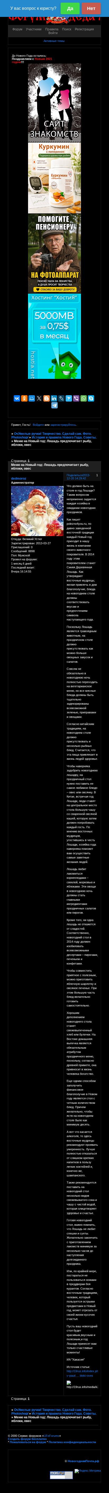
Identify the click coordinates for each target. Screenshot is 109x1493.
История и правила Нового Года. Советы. (64, 437)
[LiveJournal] (61, 398)
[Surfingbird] (69, 398)
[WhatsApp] (83, 398)
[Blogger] (46, 398)
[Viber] (76, 398)
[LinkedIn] (54, 398)
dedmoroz (18, 478)
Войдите (38, 424)
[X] (39, 398)
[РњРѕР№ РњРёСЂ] (32, 398)
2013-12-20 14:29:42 (78, 477)
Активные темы (54, 40)
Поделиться (75, 475)
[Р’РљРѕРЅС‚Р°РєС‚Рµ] (17, 398)
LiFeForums (51, 1435)
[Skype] (91, 398)
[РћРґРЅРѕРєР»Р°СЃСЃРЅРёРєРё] (24, 398)
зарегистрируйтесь (63, 424)
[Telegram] (54, 405)
